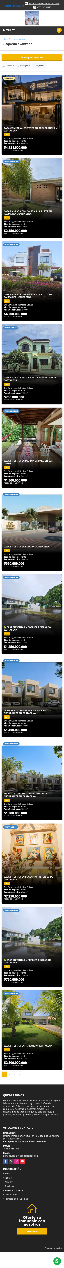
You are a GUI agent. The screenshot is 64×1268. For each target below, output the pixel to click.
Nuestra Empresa (14, 1190)
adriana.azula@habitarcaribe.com (44, 3)
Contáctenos (11, 1194)
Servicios (9, 1186)
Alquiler (9, 1181)
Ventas (8, 1177)
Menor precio (25, 65)
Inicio (4, 39)
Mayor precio (40, 65)
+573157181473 (44, 7)
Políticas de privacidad (16, 1198)
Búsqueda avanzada (17, 39)
